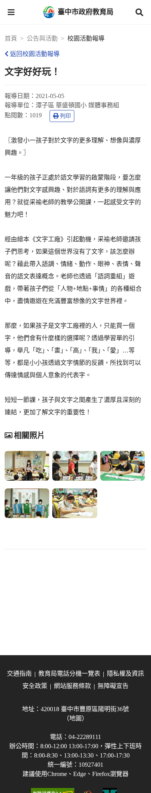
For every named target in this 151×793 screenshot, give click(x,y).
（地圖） (75, 718)
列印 (65, 116)
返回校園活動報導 (35, 54)
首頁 (11, 38)
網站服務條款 (72, 686)
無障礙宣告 (113, 686)
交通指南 (19, 673)
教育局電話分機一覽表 (69, 673)
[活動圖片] (27, 466)
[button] (11, 12)
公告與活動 (42, 38)
